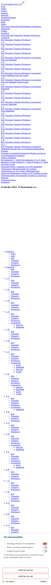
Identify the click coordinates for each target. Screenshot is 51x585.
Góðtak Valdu (25, 570)
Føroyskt (4, 60)
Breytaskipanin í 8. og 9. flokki (33, 160)
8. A (2, 127)
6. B (2, 113)
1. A (2, 42)
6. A (2, 107)
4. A (2, 84)
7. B (2, 122)
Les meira (10, 582)
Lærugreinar (36, 58)
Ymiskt (25, 75)
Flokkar (4, 31)
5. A (2, 95)
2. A (2, 55)
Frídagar (4, 158)
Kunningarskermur (8, 180)
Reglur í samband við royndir (22, 167)
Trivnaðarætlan (22, 176)
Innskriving (5, 173)
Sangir (4, 75)
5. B (2, 100)
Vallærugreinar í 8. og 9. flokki (13, 171)
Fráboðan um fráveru (37, 153)
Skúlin (3, 24)
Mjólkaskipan (16, 173)
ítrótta (3, 35)
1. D (2, 51)
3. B (2, 78)
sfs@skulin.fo (9, 4)
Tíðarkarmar (6, 169)
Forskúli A (5, 33)
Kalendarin (5, 182)
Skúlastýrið (5, 29)
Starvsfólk (15, 26)
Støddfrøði (12, 60)
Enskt (3, 111)
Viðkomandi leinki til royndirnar (23, 169)
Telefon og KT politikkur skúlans (35, 173)
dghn (8, 35)
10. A (3, 144)
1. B (2, 46)
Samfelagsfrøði (38, 149)
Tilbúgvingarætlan (8, 176)
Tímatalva (27, 35)
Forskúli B (5, 38)
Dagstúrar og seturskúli (10, 153)
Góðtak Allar (25, 576)
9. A (2, 135)
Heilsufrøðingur (25, 26)
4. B (2, 91)
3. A (2, 71)
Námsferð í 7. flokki (24, 162)
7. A (2, 118)
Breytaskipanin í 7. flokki (11, 160)
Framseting (5, 167)
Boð (12, 35)
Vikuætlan (18, 35)
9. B (2, 140)
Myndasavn (35, 35)
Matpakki (4, 178)
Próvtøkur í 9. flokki (40, 162)
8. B (2, 131)
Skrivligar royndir (8, 164)
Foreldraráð (24, 153)
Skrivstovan (6, 26)
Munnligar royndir (8, 162)
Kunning (4, 151)
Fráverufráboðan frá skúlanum (13, 156)
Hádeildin (12, 158)
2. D (2, 67)
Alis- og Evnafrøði (24, 149)
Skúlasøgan (36, 26)
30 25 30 (18, 4)
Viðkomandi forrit (32, 171)
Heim (3, 22)
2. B (2, 62)
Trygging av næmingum (37, 176)
